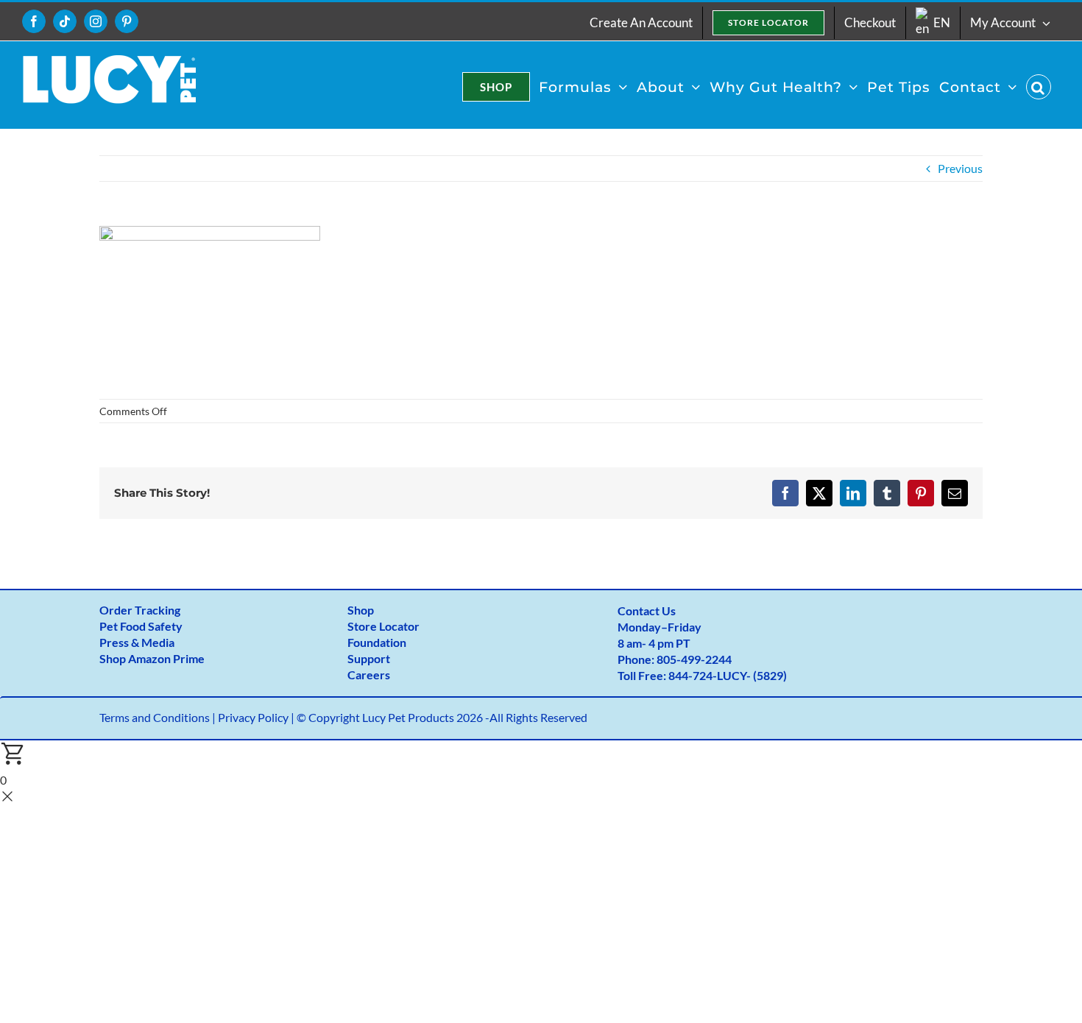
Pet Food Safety (141, 626)
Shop (360, 610)
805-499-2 (684, 659)
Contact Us (647, 610)
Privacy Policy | (257, 717)
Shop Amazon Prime (152, 658)
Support (368, 658)
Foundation (376, 642)
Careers (368, 675)
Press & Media (136, 642)
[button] (1038, 87)
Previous (960, 168)
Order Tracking (139, 610)
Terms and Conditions (154, 717)
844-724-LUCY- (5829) (727, 675)
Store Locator (383, 626)
